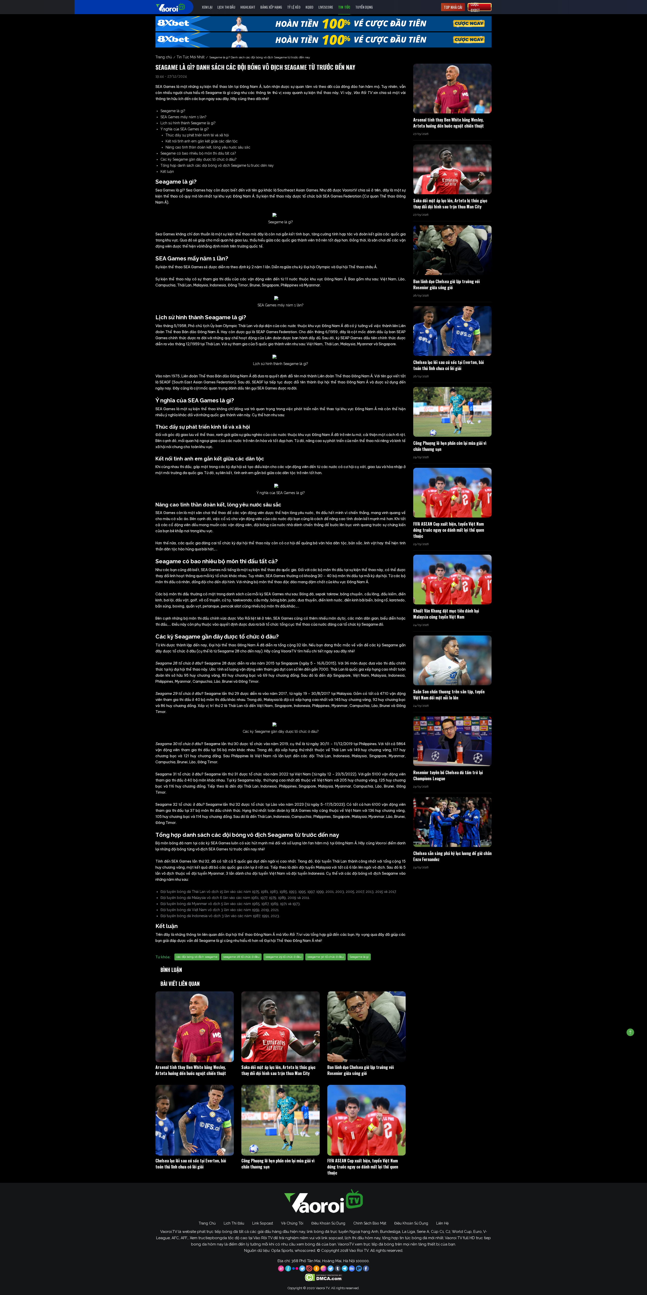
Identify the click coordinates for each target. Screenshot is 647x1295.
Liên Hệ (442, 1223)
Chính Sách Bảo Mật (369, 1223)
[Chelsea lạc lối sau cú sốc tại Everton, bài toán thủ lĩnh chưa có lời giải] (194, 1120)
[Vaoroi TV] (175, 7)
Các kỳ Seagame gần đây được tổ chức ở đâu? (198, 159)
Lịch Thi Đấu (226, 7)
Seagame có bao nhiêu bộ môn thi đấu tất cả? (198, 153)
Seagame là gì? (172, 111)
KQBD (309, 7)
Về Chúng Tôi (292, 1223)
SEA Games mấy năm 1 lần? (183, 117)
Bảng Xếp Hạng (271, 7)
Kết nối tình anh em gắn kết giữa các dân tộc (202, 141)
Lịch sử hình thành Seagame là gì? (188, 123)
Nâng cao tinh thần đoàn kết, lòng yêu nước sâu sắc (208, 147)
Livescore (325, 7)
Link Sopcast (262, 1223)
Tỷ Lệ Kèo (294, 7)
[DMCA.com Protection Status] (323, 1277)
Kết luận (167, 171)
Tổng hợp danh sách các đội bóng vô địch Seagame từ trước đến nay (217, 165)
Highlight (247, 7)
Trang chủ (163, 57)
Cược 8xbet (475, 7)
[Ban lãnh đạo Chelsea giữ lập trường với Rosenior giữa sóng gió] (366, 1026)
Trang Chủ (207, 1223)
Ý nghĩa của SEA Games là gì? (184, 129)
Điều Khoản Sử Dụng (328, 1223)
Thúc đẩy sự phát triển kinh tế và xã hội (197, 135)
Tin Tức (344, 7)
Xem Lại (207, 7)
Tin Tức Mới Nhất (190, 57)
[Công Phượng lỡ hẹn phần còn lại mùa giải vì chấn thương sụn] (280, 1120)
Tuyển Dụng (364, 7)
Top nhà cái (453, 7)
